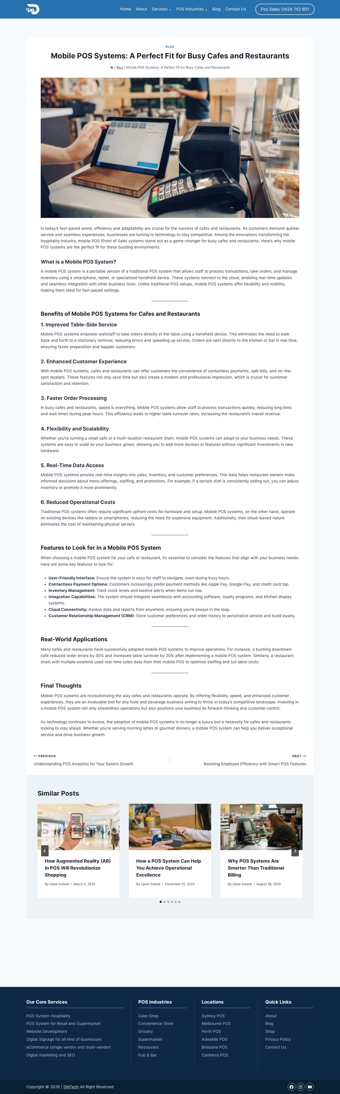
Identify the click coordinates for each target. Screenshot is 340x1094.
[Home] (111, 67)
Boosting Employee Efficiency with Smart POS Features (255, 760)
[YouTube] (310, 1087)
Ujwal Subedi (59, 884)
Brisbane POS (214, 1047)
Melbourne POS (216, 1023)
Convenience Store (155, 1023)
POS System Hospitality (48, 1016)
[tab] (161, 902)
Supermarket (150, 1039)
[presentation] (78, 827)
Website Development (46, 1031)
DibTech (71, 1086)
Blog (216, 9)
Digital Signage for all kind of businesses (64, 1039)
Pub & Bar (147, 1055)
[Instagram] (301, 1087)
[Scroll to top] (327, 1068)
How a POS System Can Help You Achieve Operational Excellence (168, 868)
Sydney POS (213, 1016)
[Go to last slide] (45, 850)
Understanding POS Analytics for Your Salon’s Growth (83, 760)
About (141, 9)
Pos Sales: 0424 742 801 (285, 9)
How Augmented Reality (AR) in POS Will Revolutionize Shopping (78, 868)
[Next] (295, 850)
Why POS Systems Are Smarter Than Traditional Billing (256, 868)
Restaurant (148, 1047)
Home (125, 9)
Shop (270, 1031)
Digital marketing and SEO (50, 1055)
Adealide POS (215, 1039)
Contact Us (235, 9)
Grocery (145, 1031)
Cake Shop (148, 1016)
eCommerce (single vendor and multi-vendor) (68, 1047)
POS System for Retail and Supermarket (63, 1023)
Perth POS (211, 1031)
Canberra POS (215, 1055)
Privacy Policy (278, 1039)
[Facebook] (292, 1087)
